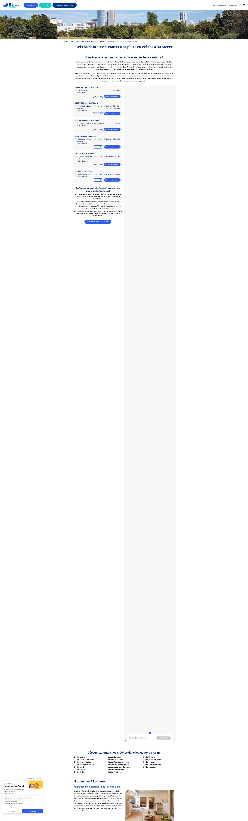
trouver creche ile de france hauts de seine (92, 41)
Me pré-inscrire (163, 738)
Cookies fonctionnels (11, 801)
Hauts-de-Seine (113, 62)
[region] (150, 413)
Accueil (66, 41)
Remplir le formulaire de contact (98, 222)
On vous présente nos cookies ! (13, 803)
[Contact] (244, 5)
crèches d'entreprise (128, 67)
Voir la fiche (98, 96)
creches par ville (74, 41)
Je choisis (12, 811)
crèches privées (109, 67)
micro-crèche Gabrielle (84, 791)
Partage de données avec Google (14, 800)
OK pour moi (32, 811)
